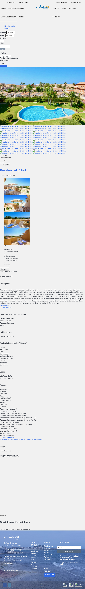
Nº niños (3, 53)
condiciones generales (67, 559)
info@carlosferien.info (15, 552)
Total (2, 61)
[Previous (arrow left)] (1, 162)
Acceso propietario (61, 2)
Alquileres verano (16, 8)
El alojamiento (9, 26)
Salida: (2, 35)
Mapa (6, 28)
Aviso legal (48, 555)
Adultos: (3, 38)
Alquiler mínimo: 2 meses (9, 58)
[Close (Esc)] (1, 160)
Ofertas (55, 8)
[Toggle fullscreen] (3, 160)
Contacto (56, 17)
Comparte (4, 269)
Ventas (21, 17)
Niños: (2, 43)
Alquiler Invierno (8, 17)
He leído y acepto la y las (69, 557)
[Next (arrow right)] (3, 162)
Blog (64, 8)
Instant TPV (49, 575)
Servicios (72, 8)
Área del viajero (76, 2)
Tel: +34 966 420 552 (14, 550)
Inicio (3, 8)
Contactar (3, 66)
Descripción (5, 164)
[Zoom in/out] (5, 160)
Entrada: (3, 32)
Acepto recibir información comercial (69, 563)
